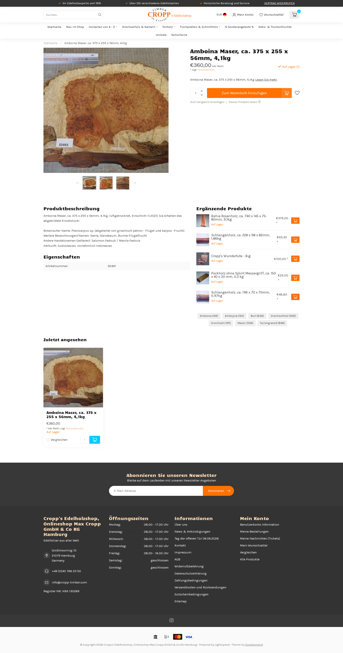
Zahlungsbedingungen (190, 580)
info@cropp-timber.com (69, 582)
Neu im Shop (75, 27)
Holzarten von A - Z (102, 27)
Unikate (161, 35)
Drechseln (221, 323)
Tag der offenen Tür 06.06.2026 (196, 538)
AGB (177, 559)
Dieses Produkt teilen (243, 102)
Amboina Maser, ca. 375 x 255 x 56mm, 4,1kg (95, 43)
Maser (245, 323)
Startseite (54, 27)
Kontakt (180, 545)
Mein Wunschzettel (254, 545)
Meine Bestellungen (254, 531)
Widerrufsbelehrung (189, 566)
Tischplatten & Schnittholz (199, 27)
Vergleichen (59, 440)
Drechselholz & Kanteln (138, 27)
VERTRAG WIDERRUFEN (279, 3)
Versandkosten (206, 69)
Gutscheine (179, 35)
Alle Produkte (249, 559)
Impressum (182, 552)
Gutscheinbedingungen (191, 594)
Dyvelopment (254, 644)
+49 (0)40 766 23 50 (66, 571)
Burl (257, 316)
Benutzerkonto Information (259, 524)
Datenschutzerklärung (190, 573)
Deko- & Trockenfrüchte (275, 27)
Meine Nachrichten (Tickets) (260, 538)
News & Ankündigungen (192, 531)
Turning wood (272, 323)
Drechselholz (283, 316)
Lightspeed (222, 644)
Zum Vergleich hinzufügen (207, 102)
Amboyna (234, 316)
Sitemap (180, 601)
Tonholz (167, 27)
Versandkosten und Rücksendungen (200, 587)
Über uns (180, 524)
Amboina (209, 316)
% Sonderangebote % (239, 27)
